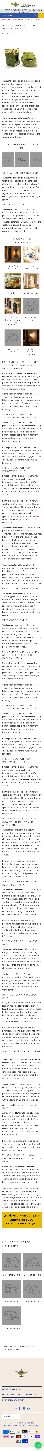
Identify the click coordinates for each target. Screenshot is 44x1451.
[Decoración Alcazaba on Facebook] (20, 1409)
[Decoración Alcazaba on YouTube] (28, 1409)
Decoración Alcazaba (20, 1423)
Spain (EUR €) (10, 1416)
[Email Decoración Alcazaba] (15, 1409)
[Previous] (3, 159)
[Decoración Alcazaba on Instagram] (24, 1409)
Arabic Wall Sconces (13, 258)
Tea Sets (13, 283)
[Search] (35, 15)
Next (38, 20)
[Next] (38, 160)
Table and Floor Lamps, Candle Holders (13, 312)
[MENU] (3, 15)
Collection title (31, 309)
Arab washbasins (31, 258)
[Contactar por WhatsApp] (38, 1445)
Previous (30, 20)
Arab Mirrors (31, 283)
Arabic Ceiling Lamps (31, 342)
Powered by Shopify (31, 1425)
